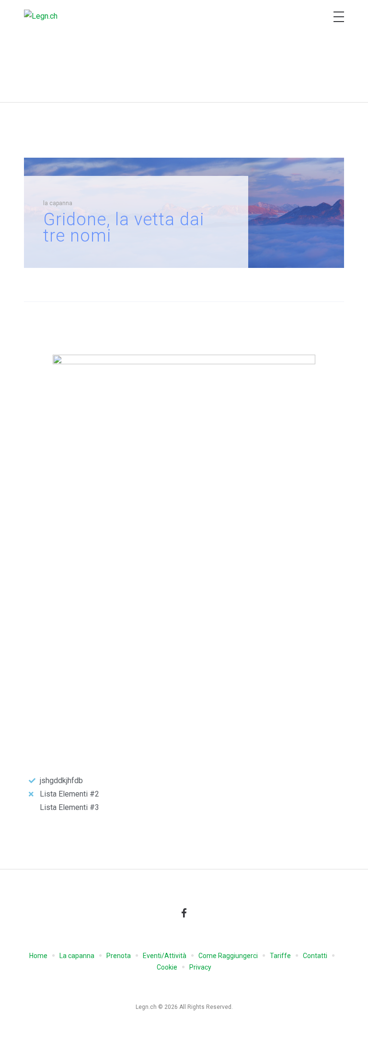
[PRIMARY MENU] (339, 17)
